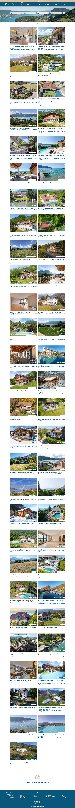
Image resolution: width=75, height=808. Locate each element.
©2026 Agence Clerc (33, 806)
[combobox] (16, 13)
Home (2, 24)
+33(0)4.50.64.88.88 (10, 795)
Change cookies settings (40, 806)
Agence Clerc (8, 792)
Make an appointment (10, 797)
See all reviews (37, 803)
